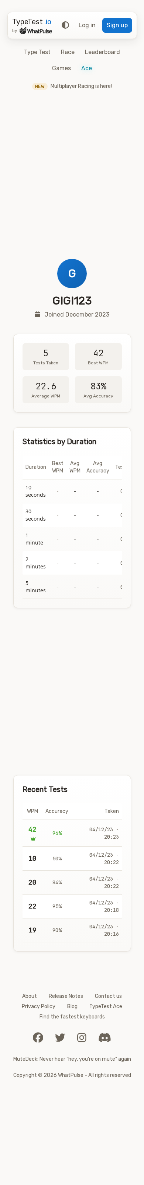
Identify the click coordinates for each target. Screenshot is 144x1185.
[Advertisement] (72, 183)
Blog (72, 1006)
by (14, 30)
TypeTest (31, 21)
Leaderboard (102, 52)
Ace (86, 68)
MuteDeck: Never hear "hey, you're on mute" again (72, 1059)
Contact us (108, 996)
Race (68, 52)
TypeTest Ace (105, 1006)
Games (61, 68)
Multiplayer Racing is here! (73, 86)
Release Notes (66, 996)
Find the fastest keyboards (72, 1017)
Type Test (37, 52)
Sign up (117, 25)
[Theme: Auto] (65, 25)
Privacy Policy (38, 1006)
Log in (87, 25)
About (29, 996)
